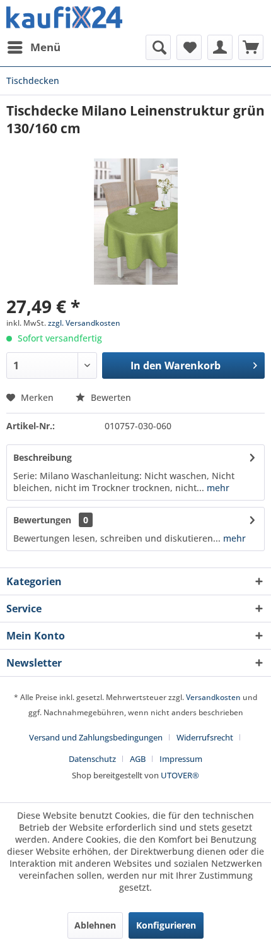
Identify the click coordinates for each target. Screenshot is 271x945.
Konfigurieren (166, 925)
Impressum (180, 758)
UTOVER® (180, 775)
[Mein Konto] (220, 47)
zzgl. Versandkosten (84, 323)
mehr (216, 488)
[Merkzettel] (189, 47)
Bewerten (109, 397)
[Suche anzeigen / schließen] (158, 47)
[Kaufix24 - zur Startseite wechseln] (64, 17)
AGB (138, 758)
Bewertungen (42, 520)
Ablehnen (95, 925)
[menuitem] (33, 47)
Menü (45, 47)
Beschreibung (42, 457)
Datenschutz (92, 758)
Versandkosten (213, 697)
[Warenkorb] (250, 47)
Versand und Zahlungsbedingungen (96, 737)
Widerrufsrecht (204, 737)
